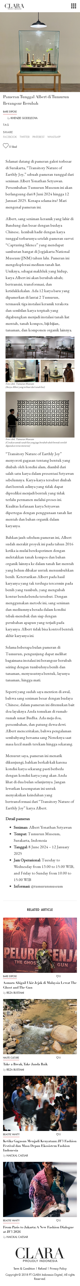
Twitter (25, 137)
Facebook (10, 137)
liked (13, 147)
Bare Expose (10, 111)
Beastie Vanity (11, 1134)
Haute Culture (11, 1057)
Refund (42, 1268)
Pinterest (38, 137)
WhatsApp (54, 137)
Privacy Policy (58, 1268)
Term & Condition (24, 1268)
